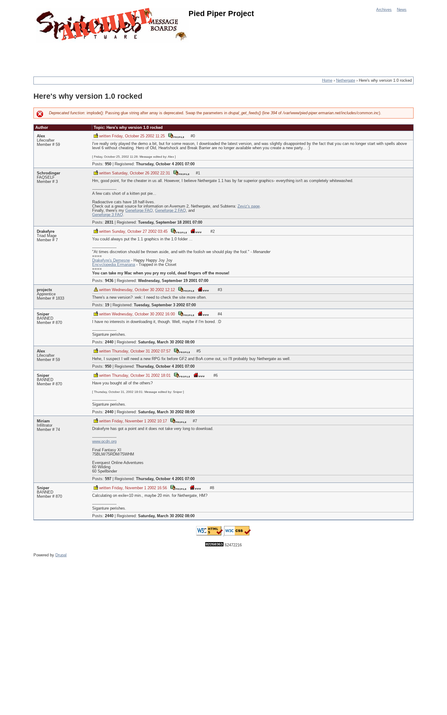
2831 (109, 222)
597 (108, 479)
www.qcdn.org (104, 441)
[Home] (112, 25)
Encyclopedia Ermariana (113, 265)
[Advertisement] (144, 56)
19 (107, 305)
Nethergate (345, 80)
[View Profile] (176, 135)
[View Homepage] (195, 230)
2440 (109, 342)
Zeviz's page (248, 206)
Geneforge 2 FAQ (170, 210)
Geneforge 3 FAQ (107, 215)
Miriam (43, 421)
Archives (384, 10)
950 (108, 164)
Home (327, 80)
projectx (44, 290)
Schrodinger (48, 173)
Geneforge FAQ (139, 210)
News (402, 10)
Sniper (43, 314)
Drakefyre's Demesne (111, 260)
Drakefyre (45, 231)
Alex (41, 136)
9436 (109, 281)
